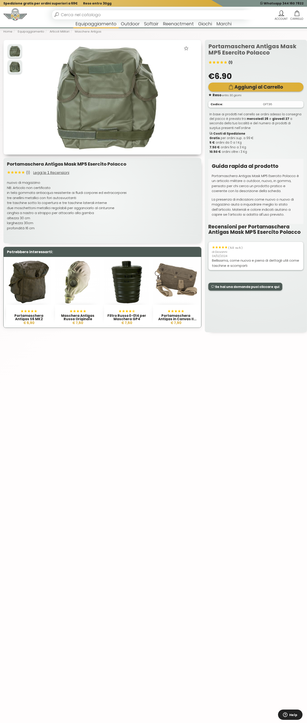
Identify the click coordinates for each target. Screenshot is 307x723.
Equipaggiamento (96, 24)
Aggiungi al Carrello (258, 87)
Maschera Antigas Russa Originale (77, 317)
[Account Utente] (281, 13)
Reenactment (178, 24)
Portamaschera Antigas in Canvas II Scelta (176, 319)
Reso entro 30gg (97, 3)
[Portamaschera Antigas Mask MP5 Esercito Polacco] (107, 96)
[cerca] (57, 14)
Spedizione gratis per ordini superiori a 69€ (40, 3)
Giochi (205, 24)
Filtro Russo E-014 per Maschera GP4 (126, 317)
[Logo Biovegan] (15, 15)
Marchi (223, 24)
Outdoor (130, 24)
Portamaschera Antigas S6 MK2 (28, 317)
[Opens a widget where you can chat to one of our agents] (290, 715)
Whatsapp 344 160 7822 (283, 3)
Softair (151, 24)
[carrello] (297, 13)
